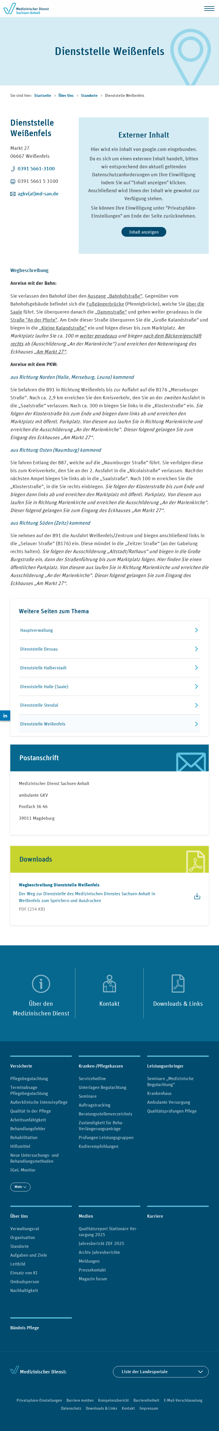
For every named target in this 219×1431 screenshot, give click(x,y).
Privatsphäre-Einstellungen (39, 1400)
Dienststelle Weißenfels (42, 724)
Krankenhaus (159, 1093)
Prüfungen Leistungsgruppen (106, 1137)
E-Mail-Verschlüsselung (183, 1400)
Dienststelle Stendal (39, 705)
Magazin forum (93, 1278)
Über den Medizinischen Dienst (41, 1008)
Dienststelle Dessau (39, 649)
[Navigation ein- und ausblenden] (209, 8)
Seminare (88, 1096)
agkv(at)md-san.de (38, 193)
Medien (86, 1216)
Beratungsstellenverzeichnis (105, 1114)
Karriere (155, 1216)
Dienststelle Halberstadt (43, 667)
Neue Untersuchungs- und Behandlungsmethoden (34, 1158)
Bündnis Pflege (24, 1328)
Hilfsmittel (20, 1146)
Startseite (43, 96)
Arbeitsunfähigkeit (28, 1120)
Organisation (22, 1237)
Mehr (19, 1186)
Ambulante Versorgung (168, 1102)
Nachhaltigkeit (24, 1290)
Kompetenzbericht (113, 1400)
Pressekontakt (92, 1270)
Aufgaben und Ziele (28, 1255)
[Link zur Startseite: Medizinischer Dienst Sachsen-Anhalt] (26, 8)
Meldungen (89, 1261)
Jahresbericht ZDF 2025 (101, 1243)
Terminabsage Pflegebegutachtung (29, 1090)
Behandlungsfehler (28, 1128)
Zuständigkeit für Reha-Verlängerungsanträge (101, 1125)
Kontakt (109, 1003)
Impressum (148, 1408)
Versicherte (21, 1066)
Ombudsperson (24, 1281)
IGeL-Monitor (23, 1170)
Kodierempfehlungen (98, 1146)
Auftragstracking (94, 1105)
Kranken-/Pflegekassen (101, 1066)
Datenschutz (71, 1408)
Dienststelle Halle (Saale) (44, 686)
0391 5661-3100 (36, 168)
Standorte (89, 96)
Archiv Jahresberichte (99, 1252)
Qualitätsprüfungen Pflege (172, 1111)
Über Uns (66, 96)
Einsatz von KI (23, 1272)
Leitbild (17, 1264)
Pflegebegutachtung (29, 1078)
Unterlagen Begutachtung (102, 1087)
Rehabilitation (23, 1137)
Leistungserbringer (165, 1066)
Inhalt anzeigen (144, 232)
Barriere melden (80, 1400)
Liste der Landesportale (145, 1372)
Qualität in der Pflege (30, 1111)
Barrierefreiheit (146, 1400)
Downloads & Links (178, 1003)
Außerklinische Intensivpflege (39, 1102)
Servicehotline (92, 1078)
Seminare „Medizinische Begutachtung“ (170, 1081)
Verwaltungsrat (24, 1228)
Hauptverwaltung (36, 630)
